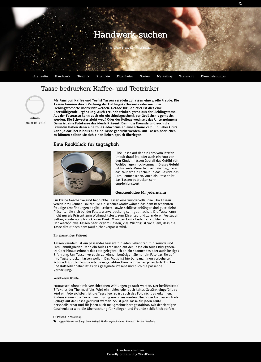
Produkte (103, 76)
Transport (186, 76)
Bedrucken (72, 321)
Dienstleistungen (213, 76)
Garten (145, 76)
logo (82, 321)
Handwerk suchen (131, 34)
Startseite (40, 76)
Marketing (164, 76)
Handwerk (62, 76)
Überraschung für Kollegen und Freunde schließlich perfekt (130, 309)
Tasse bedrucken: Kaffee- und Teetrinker (100, 88)
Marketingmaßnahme (112, 321)
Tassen (140, 321)
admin (35, 118)
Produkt (130, 321)
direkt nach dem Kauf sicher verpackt (90, 227)
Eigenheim (125, 76)
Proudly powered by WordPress (130, 354)
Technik (83, 76)
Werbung (150, 321)
